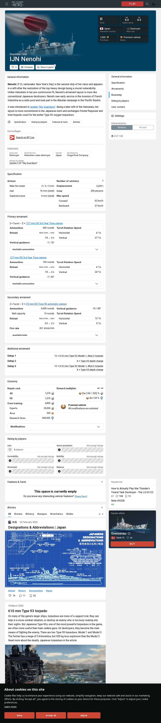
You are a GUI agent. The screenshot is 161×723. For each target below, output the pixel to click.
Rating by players (39, 122)
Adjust (83, 715)
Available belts (19, 335)
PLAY (132, 3)
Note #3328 (118, 500)
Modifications (18, 426)
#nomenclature (36, 590)
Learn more (10, 706)
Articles (76, 122)
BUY (132, 543)
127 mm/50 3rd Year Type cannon (44, 223)
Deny (19, 715)
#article (11, 590)
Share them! (81, 496)
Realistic (122, 127)
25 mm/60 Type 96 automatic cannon (46, 304)
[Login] (153, 4)
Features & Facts (60, 122)
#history (22, 590)
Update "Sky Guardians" (43, 106)
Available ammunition (23, 249)
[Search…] (147, 4)
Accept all (51, 715)
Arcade (143, 127)
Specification (20, 122)
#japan (49, 590)
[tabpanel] (55, 256)
